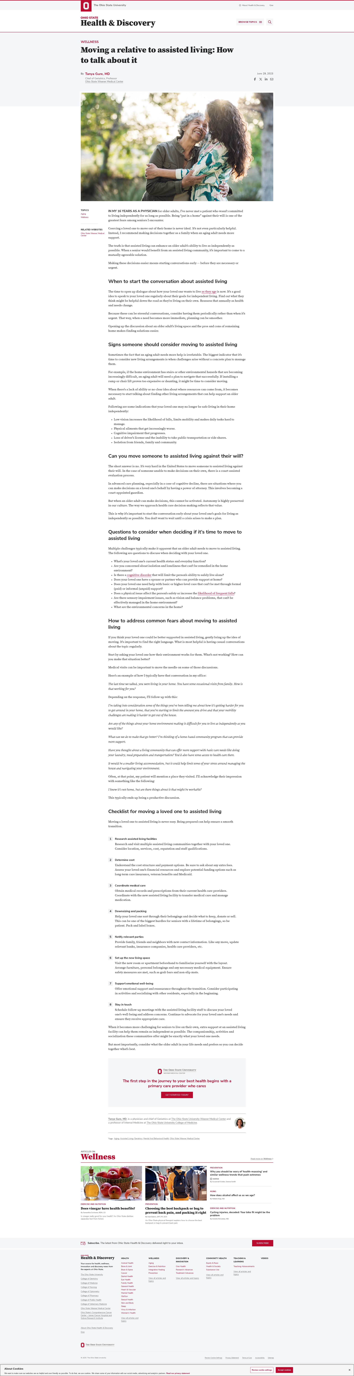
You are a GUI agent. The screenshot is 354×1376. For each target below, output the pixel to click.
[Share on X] (260, 79)
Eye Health (125, 1280)
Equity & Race (212, 1263)
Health (125, 1258)
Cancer (124, 1273)
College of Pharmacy (89, 1296)
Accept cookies (284, 1370)
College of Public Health (91, 1300)
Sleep (123, 1306)
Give (271, 5)
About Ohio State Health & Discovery (97, 1328)
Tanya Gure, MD (97, 74)
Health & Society (213, 1266)
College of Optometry (90, 1291)
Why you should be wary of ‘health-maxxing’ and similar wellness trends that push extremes (238, 1173)
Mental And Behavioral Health (156, 1139)
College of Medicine (89, 1283)
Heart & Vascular (128, 1290)
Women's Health (128, 1313)
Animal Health (127, 1263)
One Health (181, 1266)
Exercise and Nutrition (93, 1204)
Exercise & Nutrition (157, 1266)
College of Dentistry (89, 1279)
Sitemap (271, 1358)
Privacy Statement (232, 1358)
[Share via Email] (271, 79)
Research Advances (184, 1270)
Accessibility (260, 1358)
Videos (264, 1258)
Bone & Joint (126, 1266)
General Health (127, 1286)
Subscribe (263, 1243)
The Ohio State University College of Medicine (172, 1123)
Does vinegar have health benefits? (108, 1208)
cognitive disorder (139, 575)
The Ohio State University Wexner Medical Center (198, 1119)
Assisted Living (126, 1139)
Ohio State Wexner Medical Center (104, 81)
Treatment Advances (185, 1273)
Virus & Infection (128, 1310)
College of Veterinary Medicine (94, 1304)
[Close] (350, 1370)
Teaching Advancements (244, 1266)
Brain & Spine (127, 1270)
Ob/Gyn (124, 1296)
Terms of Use (247, 1358)
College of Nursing (89, 1287)
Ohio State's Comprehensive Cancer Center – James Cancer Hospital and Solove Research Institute (96, 1315)
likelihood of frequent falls (216, 593)
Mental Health (127, 1293)
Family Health (127, 1283)
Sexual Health (127, 1300)
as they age (209, 291)
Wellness (90, 42)
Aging (116, 1139)
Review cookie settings (213, 1358)
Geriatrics (138, 1139)
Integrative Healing (157, 1270)
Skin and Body (127, 1303)
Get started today (177, 1094)
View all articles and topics (187, 1278)
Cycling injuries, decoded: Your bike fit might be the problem (240, 1214)
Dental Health (127, 1276)
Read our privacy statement (178, 1373)
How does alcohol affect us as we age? (232, 1195)
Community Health (216, 1258)
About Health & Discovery (253, 5)
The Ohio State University (92, 1275)
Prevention (151, 1204)
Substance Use (212, 1270)
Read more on (261, 1159)
